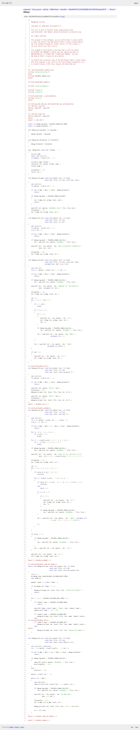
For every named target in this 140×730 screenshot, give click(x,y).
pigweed (26, 9)
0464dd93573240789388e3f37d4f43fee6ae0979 (87, 9)
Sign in (136, 3)
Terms (22, 727)
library (112, 9)
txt (132, 727)
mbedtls (63, 9)
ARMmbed (54, 9)
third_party (36, 9)
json (136, 727)
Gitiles (11, 727)
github (45, 9)
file (62, 16)
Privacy (16, 727)
